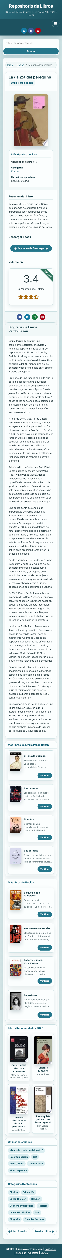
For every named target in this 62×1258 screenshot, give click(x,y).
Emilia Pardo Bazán (21, 82)
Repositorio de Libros (31, 6)
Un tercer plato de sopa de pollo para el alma (19, 1122)
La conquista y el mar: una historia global (43, 1119)
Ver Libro (44, 775)
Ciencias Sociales (34, 1219)
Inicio (10, 65)
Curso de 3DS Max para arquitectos (18, 1068)
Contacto (33, 1252)
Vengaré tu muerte (43, 1069)
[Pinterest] (38, 31)
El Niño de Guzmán (34, 755)
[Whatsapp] (35, 317)
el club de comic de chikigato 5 (26, 1150)
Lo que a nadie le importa (32, 894)
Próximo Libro (43, 1231)
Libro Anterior (19, 1231)
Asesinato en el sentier (37, 928)
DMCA (44, 1252)
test (35, 1156)
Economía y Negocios (21, 1205)
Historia (42, 1205)
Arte (37, 1212)
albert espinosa (18, 1170)
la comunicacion (19, 1156)
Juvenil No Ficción (20, 1212)
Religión (35, 1198)
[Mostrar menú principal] (55, 23)
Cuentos (29, 819)
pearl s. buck (17, 1163)
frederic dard (36, 1163)
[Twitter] (24, 31)
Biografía (15, 1219)
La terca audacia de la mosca (33, 962)
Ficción (20, 65)
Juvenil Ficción (18, 1198)
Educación (28, 1192)
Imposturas (30, 995)
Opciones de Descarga (31, 248)
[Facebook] (31, 31)
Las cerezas (31, 788)
